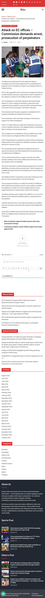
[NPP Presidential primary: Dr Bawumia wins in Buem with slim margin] (14, 5)
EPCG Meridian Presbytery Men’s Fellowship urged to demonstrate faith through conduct (25, 564)
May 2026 (5, 384)
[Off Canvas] (3, 9)
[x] (24, 2)
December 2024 (7, 432)
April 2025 (5, 421)
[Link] (23, 268)
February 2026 (6, 392)
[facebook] (14, 2)
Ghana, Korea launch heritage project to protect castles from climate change (26, 572)
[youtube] (16, 2)
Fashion (4, 461)
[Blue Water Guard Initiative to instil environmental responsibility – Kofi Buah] (40, 2)
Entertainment (6, 458)
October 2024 (6, 437)
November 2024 (7, 435)
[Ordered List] (13, 268)
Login (41, 254)
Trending (4, 475)
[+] (28, 268)
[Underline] (8, 268)
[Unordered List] (16, 268)
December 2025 (7, 398)
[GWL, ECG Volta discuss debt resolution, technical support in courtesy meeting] (27, 2)
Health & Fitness (7, 463)
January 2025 (6, 429)
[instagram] (19, 2)
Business (4, 449)
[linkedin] (22, 2)
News (3, 466)
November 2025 (7, 401)
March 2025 (5, 423)
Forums (4, 2)
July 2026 (5, 378)
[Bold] (3, 268)
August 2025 (6, 409)
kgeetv (6, 42)
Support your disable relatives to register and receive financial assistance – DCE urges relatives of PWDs (26, 580)
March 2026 (5, 390)
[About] (16, 5)
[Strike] (11, 268)
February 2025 (6, 426)
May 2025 (5, 418)
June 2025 (5, 415)
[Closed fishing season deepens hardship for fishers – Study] (29, 2)
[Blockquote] (18, 268)
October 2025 (6, 404)
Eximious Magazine (37, 595)
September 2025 (7, 406)
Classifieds (5, 452)
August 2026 (6, 375)
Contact (4, 4)
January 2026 (6, 395)
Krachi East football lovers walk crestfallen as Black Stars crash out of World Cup (25, 546)
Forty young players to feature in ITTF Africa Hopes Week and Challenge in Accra (25, 537)
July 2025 (5, 412)
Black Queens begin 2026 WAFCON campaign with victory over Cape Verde (25, 529)
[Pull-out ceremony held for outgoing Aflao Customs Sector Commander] (35, 2)
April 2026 (5, 387)
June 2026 (5, 381)
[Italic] (6, 268)
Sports (4, 472)
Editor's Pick (6, 26)
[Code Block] (21, 268)
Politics (14, 26)
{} (26, 268)
